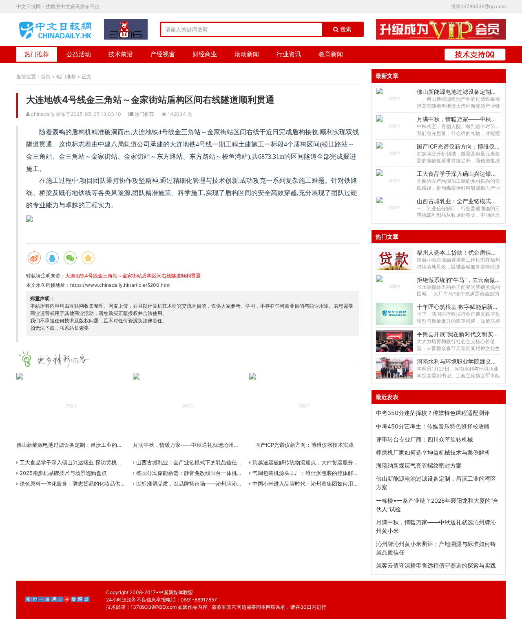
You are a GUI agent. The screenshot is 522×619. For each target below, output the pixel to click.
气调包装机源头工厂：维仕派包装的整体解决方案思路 (315, 473)
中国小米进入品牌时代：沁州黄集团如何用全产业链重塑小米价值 (328, 483)
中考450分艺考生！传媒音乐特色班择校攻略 (433, 426)
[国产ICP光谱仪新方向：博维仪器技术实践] (394, 153)
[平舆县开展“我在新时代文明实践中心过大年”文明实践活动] (394, 341)
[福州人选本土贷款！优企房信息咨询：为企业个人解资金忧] (394, 259)
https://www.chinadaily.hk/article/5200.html (120, 285)
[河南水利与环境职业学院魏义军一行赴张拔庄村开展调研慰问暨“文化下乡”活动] (394, 368)
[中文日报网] (56, 29)
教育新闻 (331, 54)
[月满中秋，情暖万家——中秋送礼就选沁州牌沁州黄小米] (394, 126)
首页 (46, 76)
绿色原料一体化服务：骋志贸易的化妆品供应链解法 (80, 483)
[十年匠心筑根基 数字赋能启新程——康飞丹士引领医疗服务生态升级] (394, 314)
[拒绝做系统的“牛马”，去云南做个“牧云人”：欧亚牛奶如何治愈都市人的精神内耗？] (394, 286)
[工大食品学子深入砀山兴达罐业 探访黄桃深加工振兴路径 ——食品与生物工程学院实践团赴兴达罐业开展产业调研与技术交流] (394, 180)
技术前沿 (120, 54)
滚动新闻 (246, 54)
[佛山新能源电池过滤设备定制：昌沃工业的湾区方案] (394, 99)
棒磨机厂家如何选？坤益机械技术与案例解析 (433, 452)
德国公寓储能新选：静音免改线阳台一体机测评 (191, 473)
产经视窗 (162, 54)
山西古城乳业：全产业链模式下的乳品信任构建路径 (196, 462)
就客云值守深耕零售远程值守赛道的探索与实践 (436, 565)
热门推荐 (36, 54)
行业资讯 (288, 54)
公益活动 (78, 54)
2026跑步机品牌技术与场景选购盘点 (62, 473)
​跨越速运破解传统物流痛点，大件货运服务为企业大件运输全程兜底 (331, 462)
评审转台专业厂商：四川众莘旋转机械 (424, 439)
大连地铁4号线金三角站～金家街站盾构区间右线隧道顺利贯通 (133, 276)
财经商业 (204, 54)
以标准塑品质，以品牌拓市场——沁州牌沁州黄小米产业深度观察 (212, 483)
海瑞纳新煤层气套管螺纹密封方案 (419, 465)
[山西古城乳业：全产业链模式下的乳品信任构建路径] (394, 208)
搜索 (345, 29)
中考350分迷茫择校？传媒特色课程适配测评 (433, 412)
